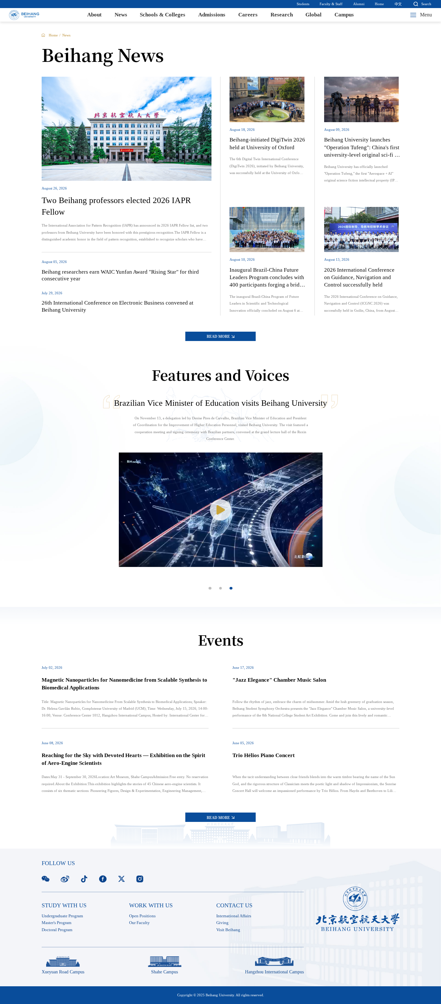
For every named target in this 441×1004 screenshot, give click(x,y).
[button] (210, 588)
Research (282, 15)
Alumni (358, 4)
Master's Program (56, 923)
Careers (248, 15)
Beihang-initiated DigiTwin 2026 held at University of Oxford (267, 143)
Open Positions (142, 916)
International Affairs (233, 916)
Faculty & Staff (331, 4)
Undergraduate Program (62, 916)
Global (313, 15)
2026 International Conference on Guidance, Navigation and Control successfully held (359, 277)
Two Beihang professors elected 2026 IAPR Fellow (116, 206)
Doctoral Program (57, 930)
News (121, 15)
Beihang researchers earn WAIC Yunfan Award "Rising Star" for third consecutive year (120, 275)
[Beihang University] (24, 15)
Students (303, 4)
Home (379, 4)
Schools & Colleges (162, 15)
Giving (222, 923)
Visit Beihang (228, 930)
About (94, 15)
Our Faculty (139, 923)
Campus (344, 15)
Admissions (211, 15)
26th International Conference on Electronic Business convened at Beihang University (117, 306)
